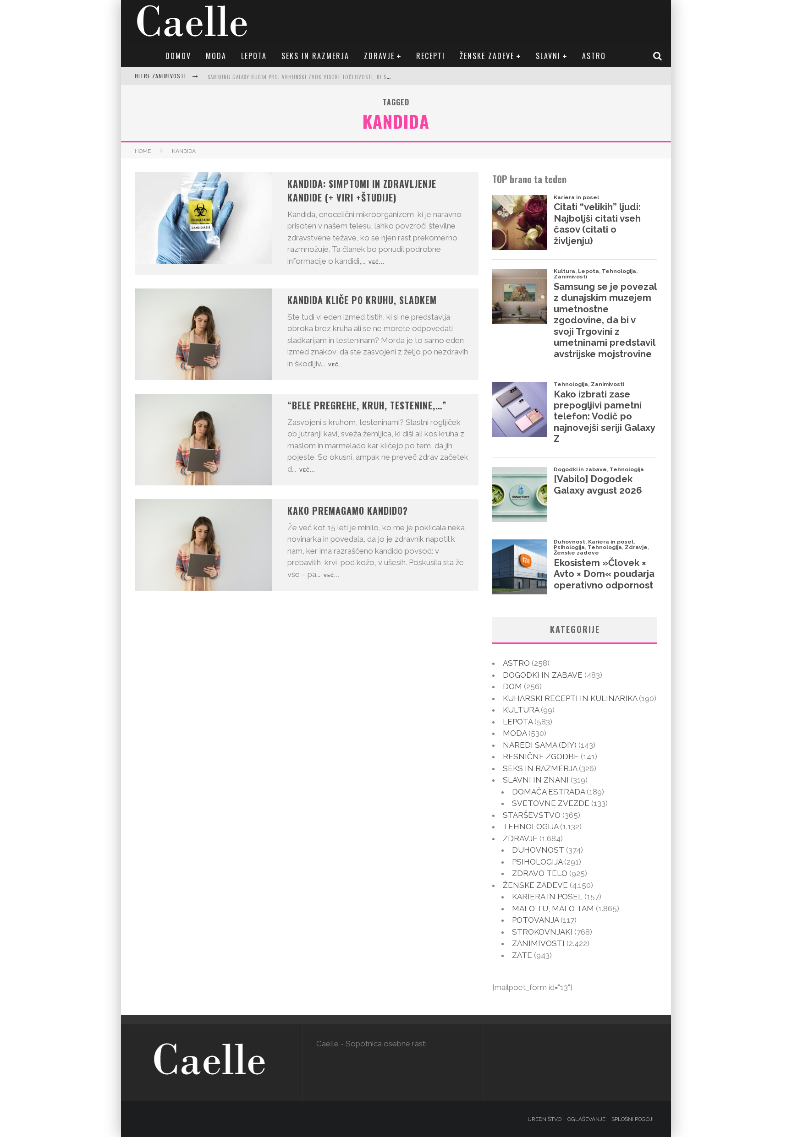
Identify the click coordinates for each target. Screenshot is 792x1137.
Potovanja (535, 920)
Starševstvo (532, 815)
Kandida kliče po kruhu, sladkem (362, 300)
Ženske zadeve (487, 55)
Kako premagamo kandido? (347, 510)
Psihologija (537, 861)
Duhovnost (538, 849)
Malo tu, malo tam (553, 908)
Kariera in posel (547, 896)
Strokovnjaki (542, 931)
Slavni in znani (536, 779)
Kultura (521, 709)
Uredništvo (544, 1119)
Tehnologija (530, 826)
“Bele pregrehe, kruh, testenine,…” (366, 405)
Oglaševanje (586, 1119)
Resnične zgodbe (541, 756)
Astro (594, 55)
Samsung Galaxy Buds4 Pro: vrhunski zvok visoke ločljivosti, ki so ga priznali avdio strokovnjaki (342, 77)
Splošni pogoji (632, 1119)
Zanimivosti (538, 943)
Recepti (430, 55)
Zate (522, 955)
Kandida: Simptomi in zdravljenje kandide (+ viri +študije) (361, 190)
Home (143, 151)
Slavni (548, 55)
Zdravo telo (539, 873)
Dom (512, 686)
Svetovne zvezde (550, 803)
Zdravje (379, 55)
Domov (178, 55)
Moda (216, 55)
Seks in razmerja (315, 55)
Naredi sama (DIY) (540, 745)
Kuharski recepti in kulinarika (570, 698)
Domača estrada (548, 791)
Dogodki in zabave (543, 675)
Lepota (254, 55)
